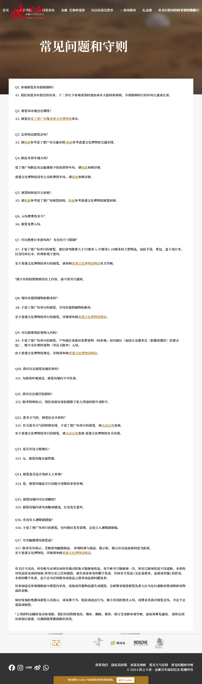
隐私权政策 (119, 665)
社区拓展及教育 (102, 10)
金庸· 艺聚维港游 (73, 10)
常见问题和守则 (169, 10)
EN (175, 10)
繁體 (183, 10)
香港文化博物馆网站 (86, 263)
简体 (192, 10)
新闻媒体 (129, 10)
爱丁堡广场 (38, 118)
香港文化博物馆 (61, 118)
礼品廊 (147, 10)
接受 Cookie (125, 680)
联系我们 (101, 665)
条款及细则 (138, 665)
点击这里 (108, 425)
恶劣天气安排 (158, 665)
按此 (27, 142)
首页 (12, 5)
